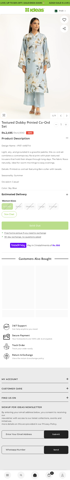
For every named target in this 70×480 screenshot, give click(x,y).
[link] (64, 20)
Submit (56, 434)
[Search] (35, 475)
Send (56, 450)
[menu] (7, 475)
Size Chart (9, 214)
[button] (61, 116)
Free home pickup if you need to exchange (25, 233)
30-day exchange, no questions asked (22, 237)
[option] (35, 66)
